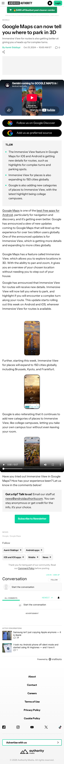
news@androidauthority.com (24, 498)
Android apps (34, 550)
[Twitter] (46, 727)
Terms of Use (32, 701)
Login (58, 3)
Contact (32, 684)
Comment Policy (26, 568)
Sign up (56, 575)
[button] (32, 3)
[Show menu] (3, 3)
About (32, 676)
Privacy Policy (32, 710)
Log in (49, 575)
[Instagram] (18, 727)
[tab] (11, 597)
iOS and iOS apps (14, 557)
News (5, 532)
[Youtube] (32, 727)
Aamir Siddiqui (13, 47)
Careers (32, 693)
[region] (32, 617)
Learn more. (54, 15)
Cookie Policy (32, 718)
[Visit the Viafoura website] (55, 659)
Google (5, 536)
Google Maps (11, 210)
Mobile (5, 20)
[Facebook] (3, 727)
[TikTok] (60, 727)
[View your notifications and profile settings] (58, 598)
